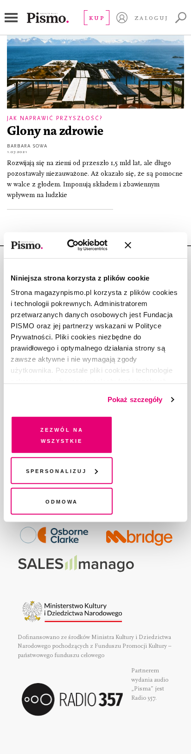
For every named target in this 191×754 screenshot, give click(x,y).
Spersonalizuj (56, 470)
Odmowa (61, 501)
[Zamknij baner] (152, 245)
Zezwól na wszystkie (61, 434)
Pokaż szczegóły (135, 399)
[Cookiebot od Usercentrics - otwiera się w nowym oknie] (77, 245)
